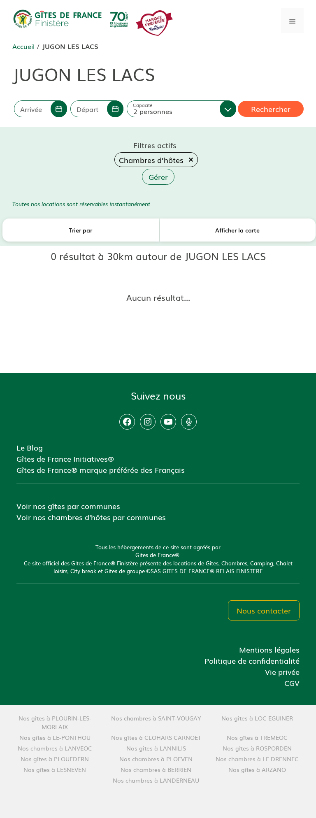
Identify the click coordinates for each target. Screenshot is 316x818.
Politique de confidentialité (252, 660)
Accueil (23, 46)
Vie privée (282, 671)
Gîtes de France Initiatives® (65, 458)
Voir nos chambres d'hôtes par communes (91, 516)
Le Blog (29, 447)
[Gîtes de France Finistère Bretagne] (72, 19)
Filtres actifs (155, 144)
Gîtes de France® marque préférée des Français (100, 469)
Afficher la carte (237, 230)
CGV (292, 682)
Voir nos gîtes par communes (68, 505)
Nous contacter (264, 610)
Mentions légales (269, 649)
